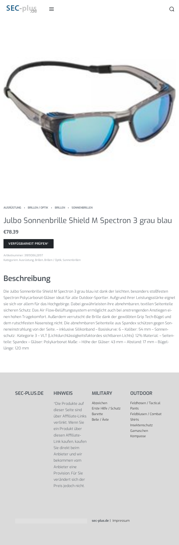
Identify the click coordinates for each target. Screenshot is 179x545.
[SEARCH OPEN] (171, 9)
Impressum (121, 520)
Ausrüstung (12, 208)
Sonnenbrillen (82, 208)
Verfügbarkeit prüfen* (28, 244)
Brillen (60, 208)
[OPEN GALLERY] (89, 109)
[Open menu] (51, 9)
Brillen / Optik (38, 208)
